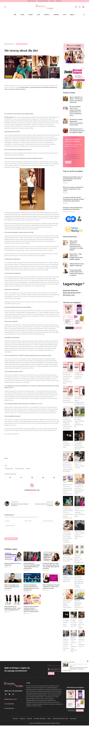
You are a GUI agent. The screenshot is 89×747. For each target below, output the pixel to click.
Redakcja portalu (32, 1)
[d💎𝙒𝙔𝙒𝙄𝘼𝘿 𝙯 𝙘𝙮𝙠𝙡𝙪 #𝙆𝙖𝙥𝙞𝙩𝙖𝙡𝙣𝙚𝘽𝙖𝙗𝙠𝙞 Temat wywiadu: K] (68, 309)
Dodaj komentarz (10, 525)
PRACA (49, 718)
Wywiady (25, 44)
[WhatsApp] (43, 477)
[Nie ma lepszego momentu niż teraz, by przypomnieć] (68, 320)
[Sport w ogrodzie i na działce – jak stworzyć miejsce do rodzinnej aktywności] (65, 98)
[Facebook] (76, 7)
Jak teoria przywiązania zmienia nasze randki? (66, 622)
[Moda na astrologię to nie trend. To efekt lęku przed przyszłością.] (12, 578)
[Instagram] (83, 7)
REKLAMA (29, 718)
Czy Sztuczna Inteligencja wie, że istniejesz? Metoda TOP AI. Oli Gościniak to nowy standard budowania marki (68, 512)
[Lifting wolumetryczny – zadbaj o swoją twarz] (65, 265)
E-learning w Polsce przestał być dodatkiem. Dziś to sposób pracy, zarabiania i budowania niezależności (67, 536)
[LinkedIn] (32, 477)
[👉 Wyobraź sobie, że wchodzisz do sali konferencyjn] (79, 320)
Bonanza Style (9, 468)
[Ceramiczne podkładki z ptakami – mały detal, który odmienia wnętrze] (79, 549)
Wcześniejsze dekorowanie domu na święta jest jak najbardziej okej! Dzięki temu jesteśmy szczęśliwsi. (79, 581)
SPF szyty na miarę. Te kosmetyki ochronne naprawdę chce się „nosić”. (73, 189)
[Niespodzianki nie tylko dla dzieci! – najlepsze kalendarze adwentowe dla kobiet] (68, 594)
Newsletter (58, 1)
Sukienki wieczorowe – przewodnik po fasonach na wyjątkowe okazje (77, 130)
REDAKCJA (22, 718)
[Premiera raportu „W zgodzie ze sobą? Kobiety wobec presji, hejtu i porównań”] (79, 436)
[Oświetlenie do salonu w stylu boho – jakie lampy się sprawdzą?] (68, 549)
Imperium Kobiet (19, 468)
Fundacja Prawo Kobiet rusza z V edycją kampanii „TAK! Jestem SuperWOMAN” (72, 178)
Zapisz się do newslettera (60, 718)
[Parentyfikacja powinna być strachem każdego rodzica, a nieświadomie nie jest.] (79, 411)
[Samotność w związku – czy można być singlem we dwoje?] (79, 456)
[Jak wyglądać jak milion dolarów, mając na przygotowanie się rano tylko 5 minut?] (79, 391)
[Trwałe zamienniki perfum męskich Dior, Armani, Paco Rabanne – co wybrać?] (65, 271)
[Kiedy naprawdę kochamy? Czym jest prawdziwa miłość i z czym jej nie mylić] (66, 633)
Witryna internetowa (48, 520)
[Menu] (5, 7)
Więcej (72, 14)
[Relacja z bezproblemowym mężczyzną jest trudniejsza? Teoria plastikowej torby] (74, 633)
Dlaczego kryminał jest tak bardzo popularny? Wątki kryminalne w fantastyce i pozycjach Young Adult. (68, 378)
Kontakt (52, 1)
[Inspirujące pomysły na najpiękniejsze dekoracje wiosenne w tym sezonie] (79, 594)
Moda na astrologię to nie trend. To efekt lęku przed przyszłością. (11, 586)
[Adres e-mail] (54, 477)
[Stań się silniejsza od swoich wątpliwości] (12, 556)
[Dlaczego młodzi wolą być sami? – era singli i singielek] (81, 615)
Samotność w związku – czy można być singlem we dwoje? (74, 622)
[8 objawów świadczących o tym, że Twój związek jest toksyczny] (81, 633)
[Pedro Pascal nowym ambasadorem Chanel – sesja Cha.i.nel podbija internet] (12, 599)
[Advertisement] (44, 28)
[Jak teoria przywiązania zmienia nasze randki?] (68, 436)
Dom (64, 14)
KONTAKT (15, 718)
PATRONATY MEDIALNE (40, 718)
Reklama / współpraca (43, 1)
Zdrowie (56, 14)
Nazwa (7, 520)
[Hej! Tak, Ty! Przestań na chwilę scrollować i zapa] (79, 309)
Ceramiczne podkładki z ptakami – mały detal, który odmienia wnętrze (79, 559)
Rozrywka (19, 44)
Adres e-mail (27, 520)
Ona (15, 14)
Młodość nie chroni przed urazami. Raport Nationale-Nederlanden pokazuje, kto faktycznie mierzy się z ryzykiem (68, 423)
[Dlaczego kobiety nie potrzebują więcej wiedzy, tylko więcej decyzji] (68, 391)
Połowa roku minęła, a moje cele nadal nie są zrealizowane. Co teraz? (79, 534)
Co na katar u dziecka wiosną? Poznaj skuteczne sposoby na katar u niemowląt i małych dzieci (73, 199)
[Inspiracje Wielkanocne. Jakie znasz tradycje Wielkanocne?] (68, 570)
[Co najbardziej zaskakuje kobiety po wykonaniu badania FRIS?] (79, 367)
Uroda (30, 14)
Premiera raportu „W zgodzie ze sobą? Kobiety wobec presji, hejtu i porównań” (79, 445)
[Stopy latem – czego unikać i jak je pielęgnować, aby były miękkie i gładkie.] (65, 255)
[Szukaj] (84, 14)
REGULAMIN (73, 718)
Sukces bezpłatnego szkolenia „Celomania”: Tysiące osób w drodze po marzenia (51, 586)
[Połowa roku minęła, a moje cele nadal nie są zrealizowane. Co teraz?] (79, 525)
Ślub (38, 14)
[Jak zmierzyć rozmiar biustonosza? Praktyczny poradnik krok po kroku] (65, 121)
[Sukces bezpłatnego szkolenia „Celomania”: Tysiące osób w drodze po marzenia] (51, 578)
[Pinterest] (79, 7)
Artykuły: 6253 (32, 493)
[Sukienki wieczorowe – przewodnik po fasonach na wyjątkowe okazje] (65, 130)
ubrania (28, 468)
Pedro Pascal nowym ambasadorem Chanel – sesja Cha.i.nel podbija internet (12, 608)
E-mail (66, 149)
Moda (22, 14)
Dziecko (46, 14)
